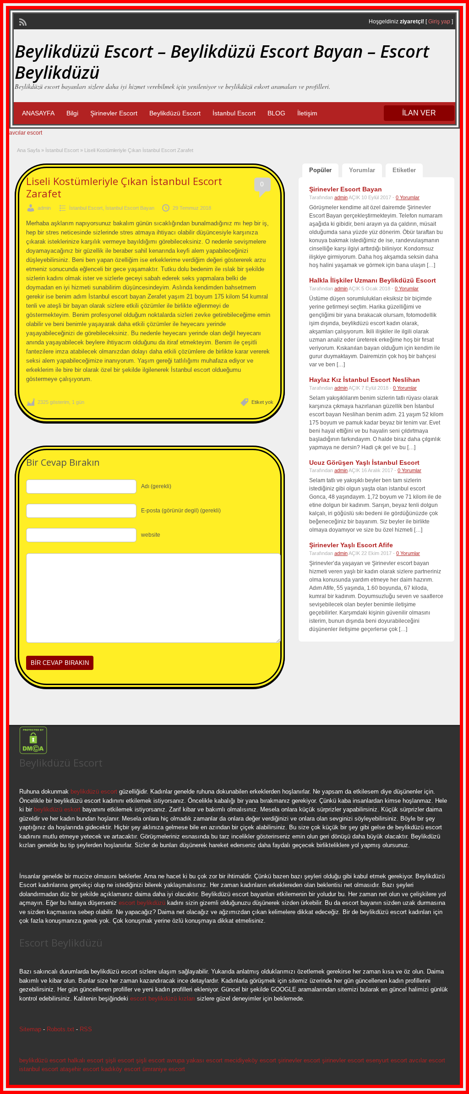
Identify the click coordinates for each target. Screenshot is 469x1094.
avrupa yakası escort (195, 1060)
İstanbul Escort (234, 113)
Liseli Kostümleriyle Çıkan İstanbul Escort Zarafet (124, 187)
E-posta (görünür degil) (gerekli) (181, 510)
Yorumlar (362, 170)
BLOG (276, 113)
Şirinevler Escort (113, 113)
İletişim (307, 113)
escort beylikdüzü (141, 902)
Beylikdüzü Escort (175, 113)
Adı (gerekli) (156, 486)
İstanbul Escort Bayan (129, 208)
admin (44, 208)
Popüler (320, 170)
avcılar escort (25, 133)
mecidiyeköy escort (250, 1060)
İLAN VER (419, 113)
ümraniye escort (163, 1069)
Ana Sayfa (28, 150)
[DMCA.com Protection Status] (33, 752)
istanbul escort (38, 1069)
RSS (86, 1029)
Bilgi (72, 113)
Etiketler (404, 170)
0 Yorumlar (408, 197)
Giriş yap (439, 21)
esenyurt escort (386, 1060)
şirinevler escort (299, 1060)
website (150, 535)
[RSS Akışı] (22, 21)
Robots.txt (60, 1029)
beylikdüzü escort (94, 791)
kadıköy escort (121, 1069)
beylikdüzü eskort (57, 809)
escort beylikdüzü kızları (162, 998)
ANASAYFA (38, 113)
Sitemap (30, 1029)
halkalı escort (86, 1060)
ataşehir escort (79, 1069)
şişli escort (119, 1060)
